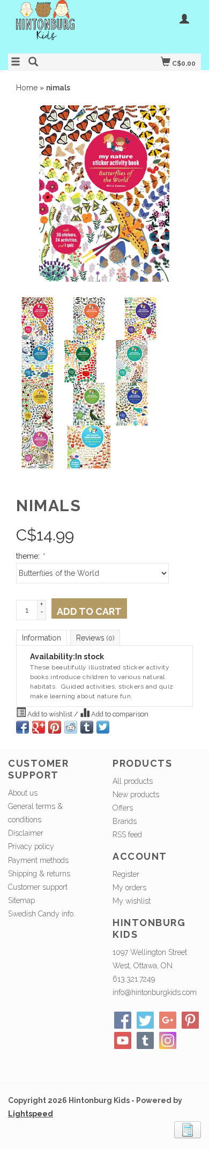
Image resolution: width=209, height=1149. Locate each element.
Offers (123, 808)
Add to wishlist (50, 714)
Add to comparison (118, 714)
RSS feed (127, 834)
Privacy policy (31, 846)
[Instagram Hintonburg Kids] (167, 1040)
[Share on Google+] (38, 727)
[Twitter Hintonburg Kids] (145, 1020)
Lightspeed (30, 1113)
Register (126, 874)
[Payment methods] (187, 1128)
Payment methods (38, 860)
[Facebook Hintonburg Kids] (122, 1020)
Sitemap (21, 900)
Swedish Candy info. (41, 913)
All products (133, 781)
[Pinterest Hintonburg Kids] (190, 1020)
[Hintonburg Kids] (56, 25)
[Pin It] (54, 727)
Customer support (38, 887)
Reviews (95, 638)
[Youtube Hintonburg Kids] (122, 1040)
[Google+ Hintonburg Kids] (167, 1020)
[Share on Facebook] (22, 727)
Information (41, 638)
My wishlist (132, 901)
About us (23, 793)
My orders (129, 887)
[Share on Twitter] (102, 727)
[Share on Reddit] (70, 727)
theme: (30, 556)
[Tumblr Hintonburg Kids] (145, 1040)
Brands (125, 821)
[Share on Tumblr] (86, 727)
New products (136, 794)
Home (27, 87)
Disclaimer (25, 833)
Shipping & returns (39, 873)
